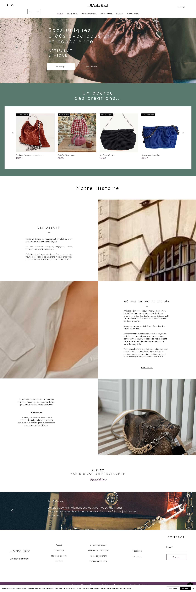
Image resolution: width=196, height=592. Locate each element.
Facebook (137, 551)
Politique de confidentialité (121, 588)
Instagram (137, 556)
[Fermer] (193, 588)
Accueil (59, 545)
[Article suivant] (183, 132)
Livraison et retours (98, 545)
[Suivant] (184, 511)
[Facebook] (7, 5)
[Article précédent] (12, 132)
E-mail (169, 547)
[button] (181, 7)
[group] (98, 137)
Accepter (185, 588)
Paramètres (173, 588)
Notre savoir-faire (59, 556)
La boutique (59, 550)
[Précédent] (12, 511)
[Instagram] (12, 5)
